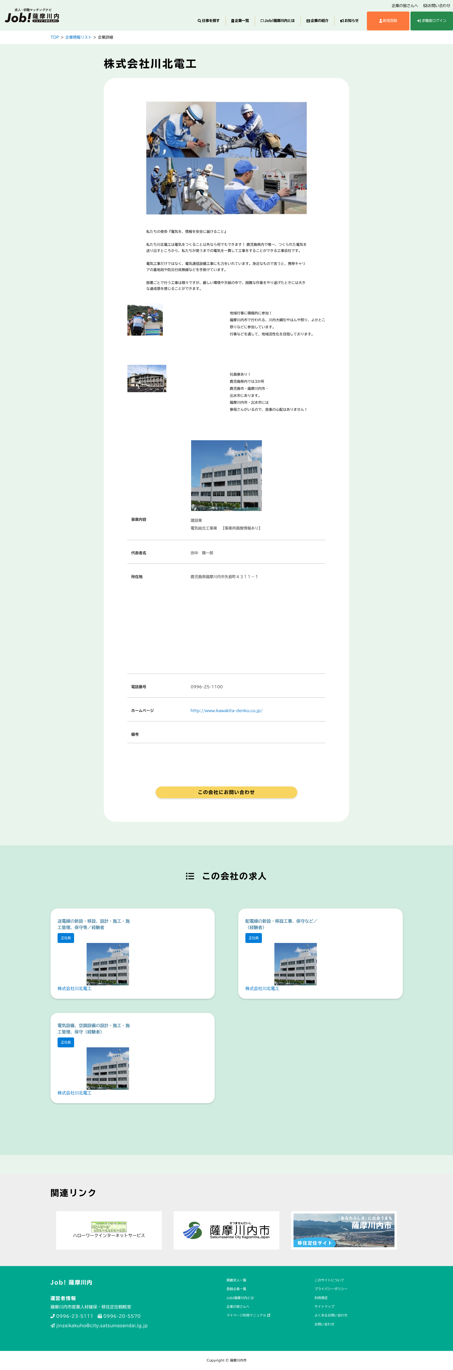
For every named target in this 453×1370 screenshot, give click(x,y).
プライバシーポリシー (331, 1289)
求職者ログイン (434, 20)
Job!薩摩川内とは (279, 20)
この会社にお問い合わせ (226, 792)
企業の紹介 (319, 20)
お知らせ (351, 20)
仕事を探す (211, 20)
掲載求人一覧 (236, 1280)
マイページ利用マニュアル (246, 1315)
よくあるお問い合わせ (331, 1315)
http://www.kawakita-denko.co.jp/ (227, 710)
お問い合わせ (439, 6)
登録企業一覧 (236, 1289)
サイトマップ (324, 1306)
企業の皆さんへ (405, 6)
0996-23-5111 (74, 1316)
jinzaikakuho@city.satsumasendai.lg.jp (101, 1325)
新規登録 (390, 20)
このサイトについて (329, 1280)
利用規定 (321, 1298)
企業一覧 (242, 20)
